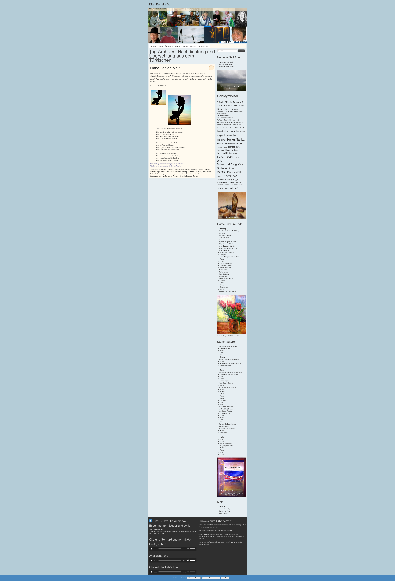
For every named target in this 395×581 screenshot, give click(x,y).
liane (166, 86)
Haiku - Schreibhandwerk (229, 143)
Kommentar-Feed (224, 511)
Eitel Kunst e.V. (159, 4)
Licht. (235, 153)
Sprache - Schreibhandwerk (233, 185)
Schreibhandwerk (234, 182)
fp (219, 239)
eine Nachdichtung (181, 172)
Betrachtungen (225, 348)
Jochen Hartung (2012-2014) (228, 248)
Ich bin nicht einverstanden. (210, 578)
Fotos (222, 259)
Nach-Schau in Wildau (226, 64)
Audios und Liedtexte (227, 252)
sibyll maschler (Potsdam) (227, 428)
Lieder (222, 398)
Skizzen (222, 357)
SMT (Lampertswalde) (226, 446)
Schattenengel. (222, 182)
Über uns (168, 46)
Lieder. (230, 157)
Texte (222, 289)
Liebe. (192, 174)
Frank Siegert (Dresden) (226, 383)
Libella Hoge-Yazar (226, 263)
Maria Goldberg (224, 274)
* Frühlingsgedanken (223, 115)
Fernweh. (242, 131)
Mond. (220, 176)
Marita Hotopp (223, 272)
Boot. (231, 128)
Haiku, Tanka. (236, 139)
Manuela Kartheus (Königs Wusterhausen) (227, 425)
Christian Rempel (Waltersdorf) (229, 359)
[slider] (192, 549)
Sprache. (220, 188)
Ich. (238, 146)
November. (230, 176)
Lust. (219, 160)
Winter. (234, 188)
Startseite (153, 46)
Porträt (222, 361)
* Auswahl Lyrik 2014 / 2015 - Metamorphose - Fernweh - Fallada (230, 112)
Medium (177, 46)
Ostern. (228, 179)
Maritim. (221, 171)
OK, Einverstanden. (194, 578)
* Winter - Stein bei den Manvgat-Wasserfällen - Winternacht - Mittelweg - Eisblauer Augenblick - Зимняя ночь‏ (230, 122)
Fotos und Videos (226, 366)
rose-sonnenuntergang (174, 128)
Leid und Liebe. (224, 153)
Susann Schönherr (225, 278)
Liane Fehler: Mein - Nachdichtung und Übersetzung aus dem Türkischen (180, 173)
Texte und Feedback (227, 443)
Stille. (227, 188)
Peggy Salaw (237, 180)
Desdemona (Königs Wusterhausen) (230, 372)
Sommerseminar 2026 (226, 62)
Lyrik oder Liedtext (226, 265)
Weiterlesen (225, 578)
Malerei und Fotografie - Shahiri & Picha (230, 166)
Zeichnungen (224, 381)
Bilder (222, 394)
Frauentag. (231, 135)
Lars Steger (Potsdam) (226, 411)
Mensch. (238, 171)
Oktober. (220, 179)
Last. (236, 150)
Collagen (223, 255)
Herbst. (231, 146)
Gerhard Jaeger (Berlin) (226, 387)
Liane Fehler (162, 169)
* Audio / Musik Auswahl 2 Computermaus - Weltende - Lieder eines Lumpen (231, 105)
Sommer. (220, 185)
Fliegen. (220, 135)
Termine (160, 46)
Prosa (222, 261)
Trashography (224, 287)
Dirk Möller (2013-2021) (226, 235)
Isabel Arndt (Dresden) (226, 407)
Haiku (222, 283)
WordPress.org (223, 513)
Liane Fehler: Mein (165, 67)
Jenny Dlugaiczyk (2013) (227, 246)
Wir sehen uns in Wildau (226, 66)
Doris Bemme (223, 276)
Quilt (243, 180)
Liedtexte (223, 368)
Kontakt (185, 46)
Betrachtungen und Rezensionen (231, 363)
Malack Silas (223, 270)
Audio (222, 448)
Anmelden (222, 507)
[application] (172, 549)
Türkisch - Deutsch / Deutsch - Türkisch (185, 176)
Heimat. (219, 147)
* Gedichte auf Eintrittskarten (225, 118)
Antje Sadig (222, 229)
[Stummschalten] (188, 549)
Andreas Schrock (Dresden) (228, 346)
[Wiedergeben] (152, 549)
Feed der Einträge (224, 509)
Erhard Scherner (224, 237)
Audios (222, 392)
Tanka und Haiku (225, 268)
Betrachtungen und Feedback (229, 257)
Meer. (230, 171)
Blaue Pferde (226, 128)
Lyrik (221, 353)
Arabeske (219, 128)
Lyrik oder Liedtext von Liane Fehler (178, 169)
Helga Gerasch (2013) (226, 244)
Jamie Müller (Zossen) (226, 409)
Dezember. (239, 127)
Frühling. (221, 139)
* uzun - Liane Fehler (167, 172)
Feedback (223, 433)
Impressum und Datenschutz (199, 46)
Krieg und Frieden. (225, 149)
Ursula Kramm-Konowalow (227, 291)
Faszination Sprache (194, 172)
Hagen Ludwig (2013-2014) (227, 242)
